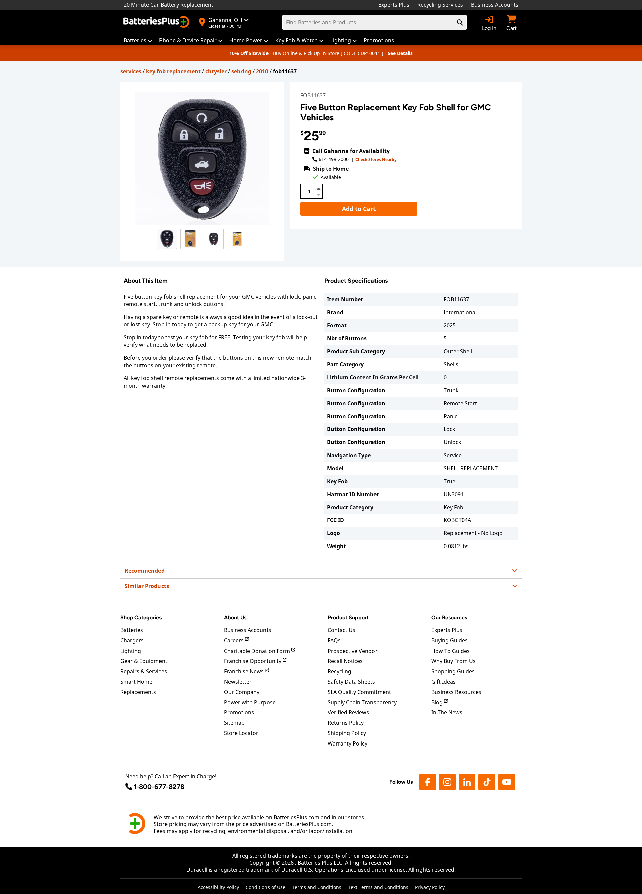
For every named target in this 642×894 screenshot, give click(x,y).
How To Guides (450, 651)
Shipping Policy (347, 733)
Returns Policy (346, 722)
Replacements (138, 692)
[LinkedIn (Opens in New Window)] (467, 782)
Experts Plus (393, 4)
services (130, 71)
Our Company (241, 692)
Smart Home (136, 681)
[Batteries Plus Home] (157, 23)
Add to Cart (359, 209)
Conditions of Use (265, 887)
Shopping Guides (453, 671)
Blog (437, 702)
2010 (262, 71)
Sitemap (234, 722)
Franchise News (244, 671)
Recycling (339, 671)
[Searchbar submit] (460, 22)
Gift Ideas (443, 681)
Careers (234, 640)
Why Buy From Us (453, 661)
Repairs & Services (143, 671)
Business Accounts (494, 4)
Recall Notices (345, 661)
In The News (446, 712)
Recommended (145, 570)
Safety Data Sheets (351, 681)
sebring (241, 71)
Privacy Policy (430, 887)
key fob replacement (173, 71)
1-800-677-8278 (159, 787)
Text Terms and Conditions (378, 887)
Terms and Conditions (316, 887)
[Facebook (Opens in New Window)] (427, 782)
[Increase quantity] (318, 188)
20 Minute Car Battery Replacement (168, 4)
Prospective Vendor (353, 651)
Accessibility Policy (218, 887)
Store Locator (241, 733)
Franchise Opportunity (253, 661)
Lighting (130, 651)
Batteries (131, 630)
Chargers (132, 640)
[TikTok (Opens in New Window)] (486, 782)
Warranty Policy (347, 743)
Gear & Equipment (143, 661)
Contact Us (341, 630)
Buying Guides (449, 640)
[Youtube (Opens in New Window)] (506, 782)
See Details (400, 53)
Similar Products (147, 586)
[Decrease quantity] (318, 194)
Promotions (239, 712)
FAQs (334, 640)
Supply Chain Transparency (362, 702)
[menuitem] (138, 40)
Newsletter (238, 681)
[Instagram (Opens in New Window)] (447, 782)
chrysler (216, 71)
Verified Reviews (348, 712)
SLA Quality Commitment (359, 692)
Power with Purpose (250, 702)
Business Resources (456, 692)
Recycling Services (440, 4)
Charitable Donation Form (257, 651)
